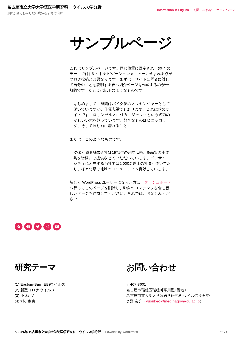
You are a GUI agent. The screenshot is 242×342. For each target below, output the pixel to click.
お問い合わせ (202, 10)
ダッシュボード (157, 182)
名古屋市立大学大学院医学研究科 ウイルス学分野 (54, 7)
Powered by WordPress (121, 332)
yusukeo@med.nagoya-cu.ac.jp (173, 301)
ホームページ (225, 10)
